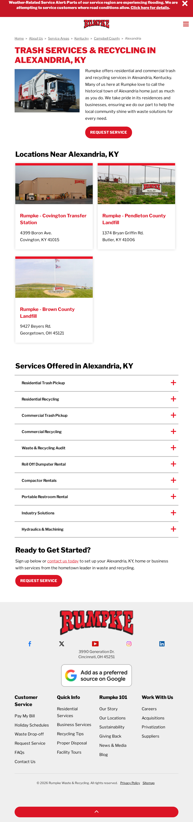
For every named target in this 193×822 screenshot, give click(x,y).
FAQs (19, 752)
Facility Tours (69, 752)
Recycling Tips (70, 733)
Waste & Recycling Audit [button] (43, 448)
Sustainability (112, 727)
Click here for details (150, 7)
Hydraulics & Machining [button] (43, 529)
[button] (96, 812)
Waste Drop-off (29, 734)
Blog (103, 754)
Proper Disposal (72, 743)
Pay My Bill (25, 716)
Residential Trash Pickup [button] (43, 383)
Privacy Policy (130, 783)
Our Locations (112, 718)
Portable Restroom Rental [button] (45, 497)
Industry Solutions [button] (38, 513)
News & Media (112, 745)
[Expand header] (186, 24)
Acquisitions (153, 718)
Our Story (108, 708)
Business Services (74, 724)
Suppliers (150, 736)
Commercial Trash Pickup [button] (45, 415)
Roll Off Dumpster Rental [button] (44, 464)
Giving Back (110, 736)
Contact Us (25, 761)
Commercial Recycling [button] (42, 432)
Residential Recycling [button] (40, 399)
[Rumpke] (96, 24)
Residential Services (67, 712)
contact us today (63, 561)
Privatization (153, 727)
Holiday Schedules (32, 725)
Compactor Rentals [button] (39, 480)
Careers (149, 708)
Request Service (38, 580)
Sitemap (149, 783)
